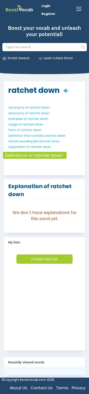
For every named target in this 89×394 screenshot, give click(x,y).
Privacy (79, 388)
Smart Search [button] (19, 58)
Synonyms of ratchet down (29, 107)
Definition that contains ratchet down (37, 135)
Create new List (44, 259)
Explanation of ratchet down (29, 147)
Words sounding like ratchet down (34, 141)
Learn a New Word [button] (58, 58)
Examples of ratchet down (28, 119)
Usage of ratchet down (25, 124)
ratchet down (34, 88)
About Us (18, 388)
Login (45, 6)
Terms (62, 388)
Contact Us (41, 388)
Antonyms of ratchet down (28, 113)
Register (48, 14)
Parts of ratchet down (24, 130)
